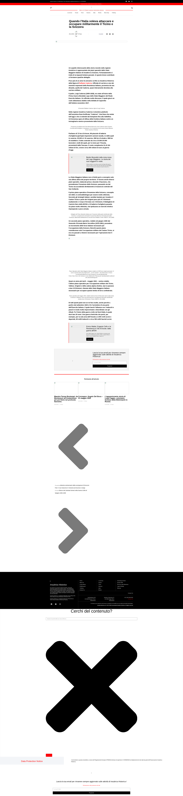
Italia (94, 12)
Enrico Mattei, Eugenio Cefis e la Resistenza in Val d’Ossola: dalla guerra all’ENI (98, 328)
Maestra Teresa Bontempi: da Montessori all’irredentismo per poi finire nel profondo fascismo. (66, 399)
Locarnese (69, 12)
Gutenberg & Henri (121, 580)
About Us (82, 582)
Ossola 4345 (120, 582)
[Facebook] (126, 1)
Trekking (114, 12)
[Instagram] (132, 1)
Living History (83, 584)
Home (81, 580)
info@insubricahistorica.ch (74, 1)
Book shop (106, 12)
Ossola (76, 12)
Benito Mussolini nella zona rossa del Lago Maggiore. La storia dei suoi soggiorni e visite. (98, 159)
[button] (107, 34)
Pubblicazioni (83, 586)
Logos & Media (120, 586)
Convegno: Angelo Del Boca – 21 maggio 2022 (90, 397)
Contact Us (82, 590)
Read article (90, 169)
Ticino (82, 12)
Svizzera (88, 12)
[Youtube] (129, 1)
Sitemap (119, 588)
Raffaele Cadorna (85, 83)
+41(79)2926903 (83, 1)
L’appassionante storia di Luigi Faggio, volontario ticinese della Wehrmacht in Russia (116, 399)
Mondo (99, 12)
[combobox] (91, 618)
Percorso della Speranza (122, 584)
